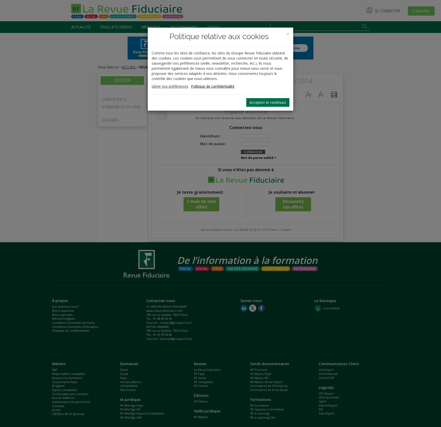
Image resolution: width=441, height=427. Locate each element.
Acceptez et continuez (268, 102)
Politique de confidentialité (213, 86)
